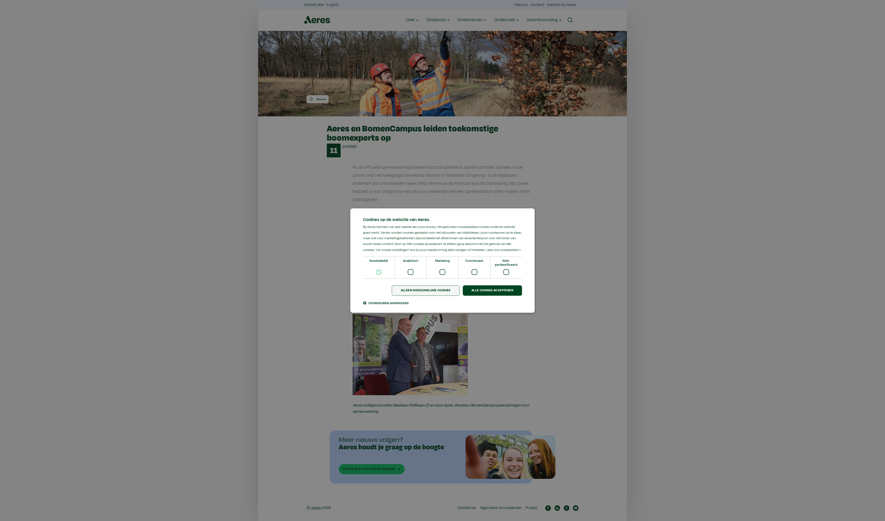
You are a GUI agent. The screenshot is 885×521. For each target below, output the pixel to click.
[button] (386, 303)
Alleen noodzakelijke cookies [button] (426, 290)
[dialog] (442, 260)
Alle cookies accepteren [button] (492, 290)
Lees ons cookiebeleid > (503, 250)
